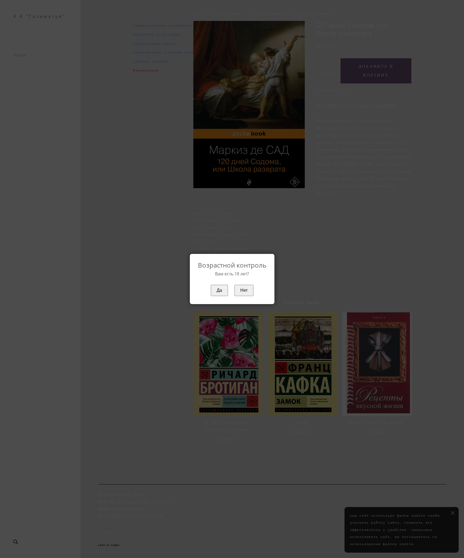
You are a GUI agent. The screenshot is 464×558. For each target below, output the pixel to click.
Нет (244, 290)
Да (219, 290)
